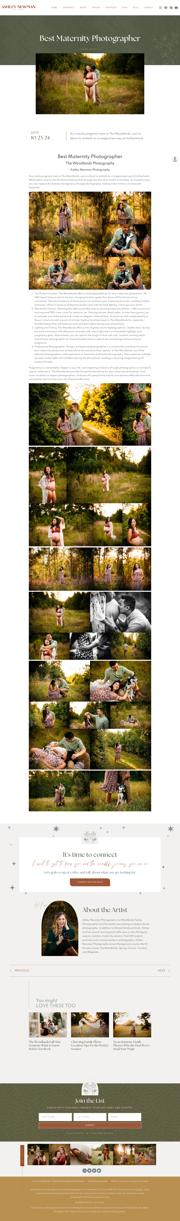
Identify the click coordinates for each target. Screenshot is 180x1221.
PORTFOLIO (110, 8)
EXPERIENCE (68, 8)
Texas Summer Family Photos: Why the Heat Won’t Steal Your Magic (131, 1045)
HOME (54, 8)
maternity (95, 49)
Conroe (87, 1212)
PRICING (96, 8)
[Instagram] (160, 7)
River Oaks (143, 1208)
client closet (62, 312)
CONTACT (148, 8)
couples (83, 49)
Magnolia (96, 1212)
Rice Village (71, 1212)
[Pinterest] (171, 7)
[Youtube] (176, 7)
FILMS (124, 8)
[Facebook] (165, 7)
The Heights (59, 1212)
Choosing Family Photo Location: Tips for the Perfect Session (89, 1045)
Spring (80, 1212)
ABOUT (83, 8)
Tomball (105, 1212)
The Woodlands (130, 1208)
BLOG (135, 8)
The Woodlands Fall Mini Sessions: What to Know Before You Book (44, 1045)
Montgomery (119, 1212)
